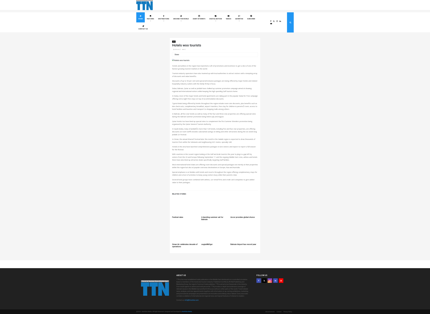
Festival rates (177, 217)
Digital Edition (215, 19)
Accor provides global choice (242, 217)
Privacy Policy (288, 312)
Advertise (239, 19)
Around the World (181, 19)
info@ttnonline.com (192, 300)
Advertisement (270, 312)
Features (150, 19)
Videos (228, 19)
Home (140, 19)
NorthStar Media (187, 311)
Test (174, 41)
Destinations (163, 19)
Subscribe (251, 19)
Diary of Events (199, 19)
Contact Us (143, 29)
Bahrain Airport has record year (243, 244)
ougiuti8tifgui (206, 244)
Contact (279, 312)
